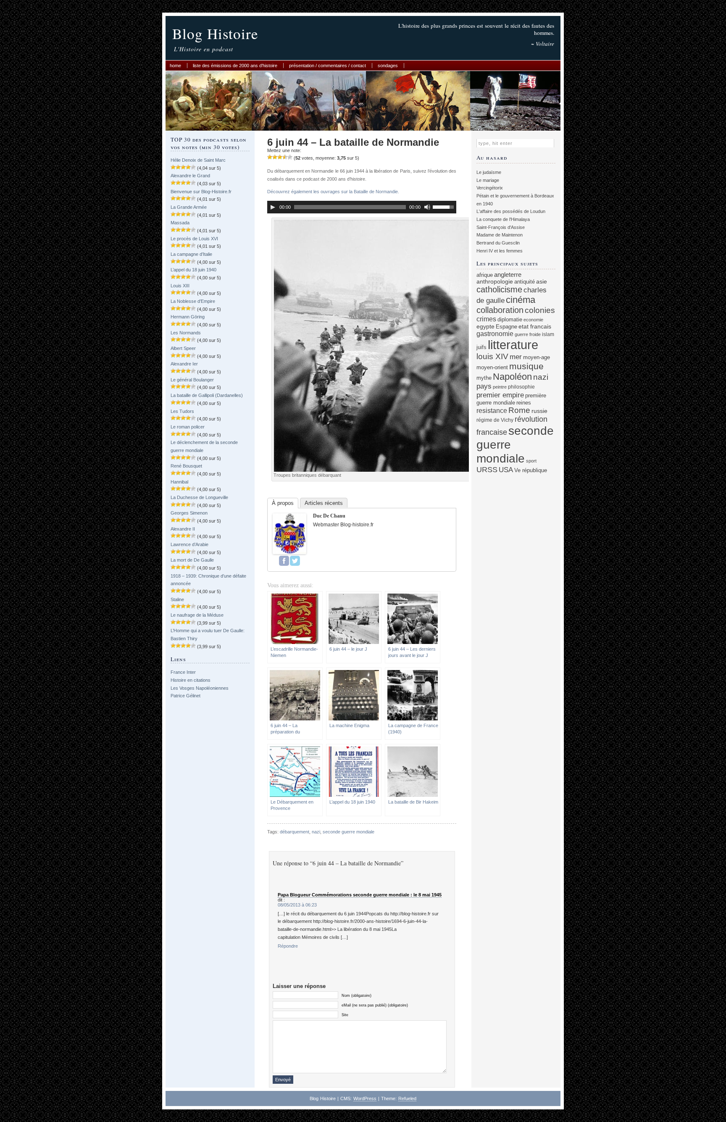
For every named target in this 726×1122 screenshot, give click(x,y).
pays (484, 386)
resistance (491, 410)
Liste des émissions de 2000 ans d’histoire (235, 65)
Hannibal (179, 481)
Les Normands (186, 332)
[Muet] (427, 207)
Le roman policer (188, 426)
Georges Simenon (189, 512)
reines (523, 402)
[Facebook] (284, 561)
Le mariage (487, 180)
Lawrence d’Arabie (189, 544)
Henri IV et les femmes (499, 250)
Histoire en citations (190, 680)
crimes (486, 319)
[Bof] (269, 157)
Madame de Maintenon (499, 234)
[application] (361, 207)
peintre (500, 386)
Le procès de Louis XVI (194, 238)
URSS (486, 469)
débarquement (294, 831)
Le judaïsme (488, 172)
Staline (177, 599)
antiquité (524, 282)
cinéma (520, 299)
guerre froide (528, 334)
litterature (513, 345)
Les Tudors (182, 411)
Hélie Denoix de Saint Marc (198, 160)
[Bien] (279, 157)
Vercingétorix (489, 187)
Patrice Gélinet (185, 695)
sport (531, 460)
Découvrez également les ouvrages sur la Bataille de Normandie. (333, 191)
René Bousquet (186, 465)
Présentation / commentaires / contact (327, 65)
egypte (485, 326)
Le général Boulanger (192, 379)
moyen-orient (492, 367)
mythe (484, 378)
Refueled (407, 1098)
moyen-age (536, 357)
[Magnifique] (289, 157)
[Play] (272, 207)
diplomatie (509, 320)
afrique (484, 275)
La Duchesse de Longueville (199, 497)
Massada (180, 222)
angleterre (507, 274)
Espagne (506, 326)
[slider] (444, 206)
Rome (519, 410)
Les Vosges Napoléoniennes (200, 688)
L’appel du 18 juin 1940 (193, 269)
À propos (283, 503)
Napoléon (512, 376)
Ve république (530, 470)
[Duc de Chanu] (289, 552)
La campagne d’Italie (191, 254)
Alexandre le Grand (190, 175)
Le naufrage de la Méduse (197, 614)
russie (539, 410)
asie (541, 281)
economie (533, 319)
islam (548, 334)
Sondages (388, 65)
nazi (316, 831)
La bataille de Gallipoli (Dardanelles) (207, 395)
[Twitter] (295, 561)
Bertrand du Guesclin (498, 242)
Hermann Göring (188, 316)
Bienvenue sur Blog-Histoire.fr (201, 191)
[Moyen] (274, 157)
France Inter (183, 672)
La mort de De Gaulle (192, 559)
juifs (481, 347)
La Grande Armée (189, 207)
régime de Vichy (494, 420)
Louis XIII (180, 285)
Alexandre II (183, 528)
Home (175, 65)
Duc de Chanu (329, 516)
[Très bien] (284, 157)
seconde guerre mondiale (348, 831)
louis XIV (492, 356)
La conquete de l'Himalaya (503, 219)
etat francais (534, 326)
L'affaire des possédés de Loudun (510, 211)
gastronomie (494, 333)
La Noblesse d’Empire (193, 301)
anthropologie (494, 281)
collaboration (499, 310)
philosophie (521, 386)
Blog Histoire (215, 33)
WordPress (364, 1098)
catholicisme (499, 289)
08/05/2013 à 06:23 (297, 904)
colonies (540, 310)
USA (506, 470)
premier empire (500, 395)
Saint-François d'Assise (500, 227)
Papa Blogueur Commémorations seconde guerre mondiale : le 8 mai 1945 (360, 894)
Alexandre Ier (184, 363)
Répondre (288, 946)
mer (516, 357)
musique (526, 366)
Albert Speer (183, 348)
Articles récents (324, 503)
